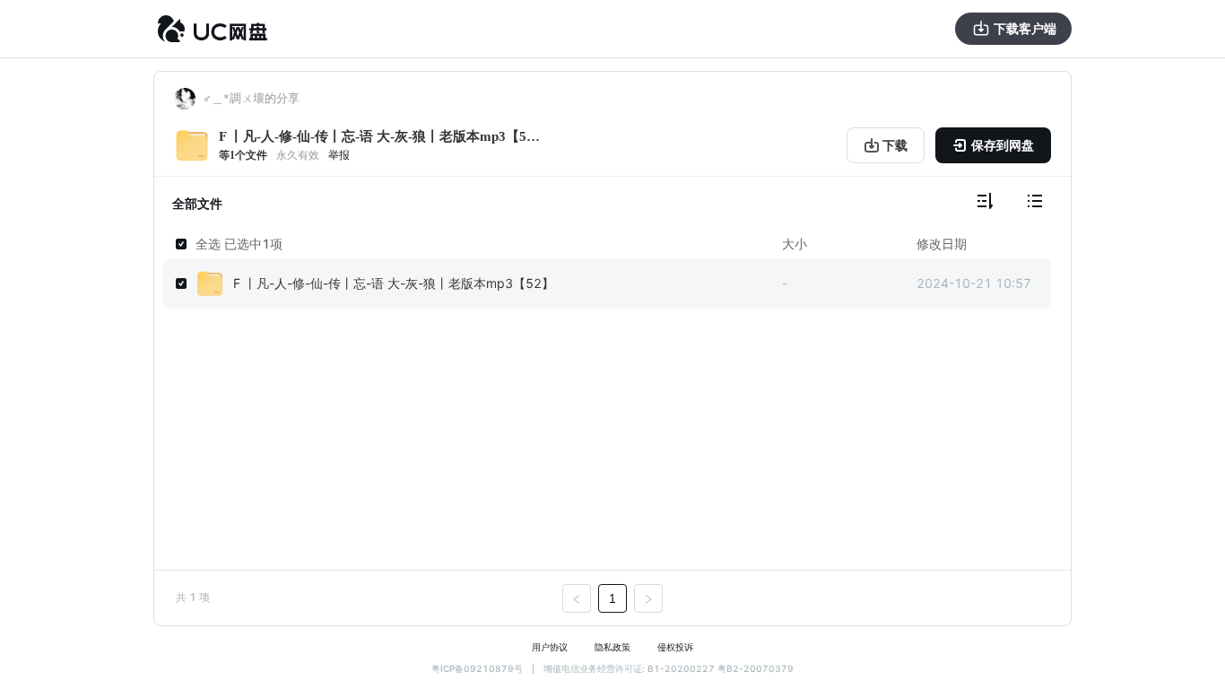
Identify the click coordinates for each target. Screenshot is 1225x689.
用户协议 (550, 646)
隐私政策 (612, 646)
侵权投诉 (675, 646)
